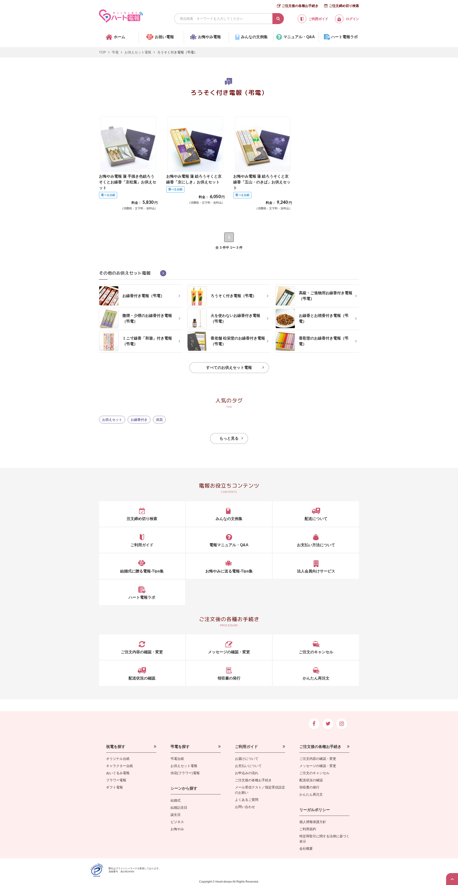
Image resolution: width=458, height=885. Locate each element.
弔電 (115, 52)
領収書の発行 (309, 787)
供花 (159, 420)
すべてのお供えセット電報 (229, 367)
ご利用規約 (307, 829)
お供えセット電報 (138, 52)
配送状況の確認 (311, 780)
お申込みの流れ (246, 773)
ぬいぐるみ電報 (118, 773)
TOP (102, 52)
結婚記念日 (179, 807)
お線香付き (139, 420)
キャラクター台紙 (119, 766)
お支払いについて (248, 766)
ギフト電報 (114, 787)
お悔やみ (177, 829)
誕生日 (176, 815)
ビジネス (177, 822)
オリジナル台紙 (118, 759)
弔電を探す (180, 747)
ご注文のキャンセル (314, 773)
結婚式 (176, 800)
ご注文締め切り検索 (344, 6)
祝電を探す (115, 747)
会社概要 (306, 848)
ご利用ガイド (246, 747)
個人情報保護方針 (312, 822)
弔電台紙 (177, 759)
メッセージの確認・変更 (317, 766)
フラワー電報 (116, 780)
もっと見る (229, 438)
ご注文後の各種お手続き (300, 6)
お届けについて (246, 759)
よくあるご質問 (246, 800)
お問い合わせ (245, 807)
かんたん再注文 (311, 794)
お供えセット (112, 420)
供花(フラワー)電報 (185, 773)
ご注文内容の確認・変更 (317, 759)
